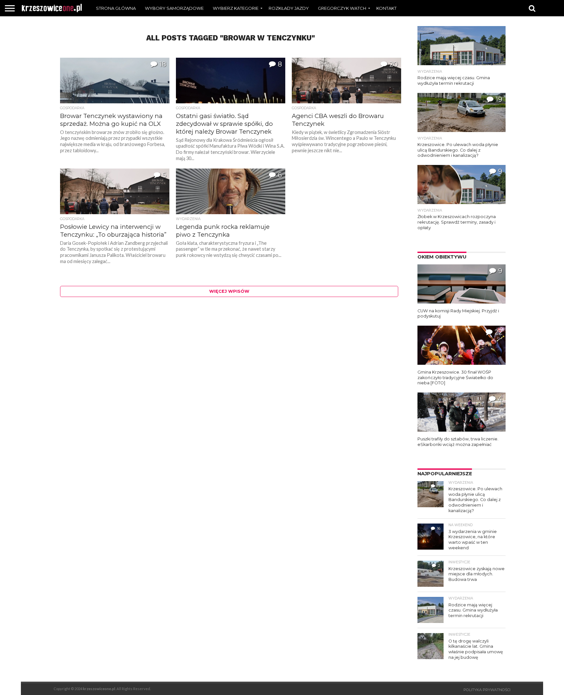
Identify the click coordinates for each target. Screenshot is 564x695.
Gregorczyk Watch (342, 8)
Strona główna (116, 8)
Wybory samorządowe (174, 8)
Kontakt (386, 8)
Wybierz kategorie (235, 8)
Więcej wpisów (229, 291)
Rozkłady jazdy (289, 8)
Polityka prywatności (486, 690)
